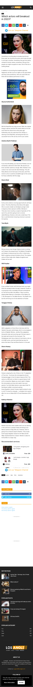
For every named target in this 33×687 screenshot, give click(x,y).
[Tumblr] (24, 25)
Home (3, 11)
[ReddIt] (20, 25)
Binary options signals (7, 533)
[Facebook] (3, 25)
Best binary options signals (8, 536)
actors (7, 501)
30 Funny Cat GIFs (14, 642)
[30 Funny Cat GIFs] (5, 644)
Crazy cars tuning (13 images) (18, 635)
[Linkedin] (17, 25)
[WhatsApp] (13, 25)
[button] (2, 7)
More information (9, 682)
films (15, 501)
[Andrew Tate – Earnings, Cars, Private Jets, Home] (5, 602)
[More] (27, 25)
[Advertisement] (16, 3)
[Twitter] (6, 25)
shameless (20, 501)
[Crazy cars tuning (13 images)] (5, 637)
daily (12, 501)
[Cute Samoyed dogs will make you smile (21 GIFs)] (5, 629)
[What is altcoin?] (5, 610)
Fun (6, 11)
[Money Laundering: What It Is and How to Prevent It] (5, 617)
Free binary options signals (8, 535)
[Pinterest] (10, 25)
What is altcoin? (14, 608)
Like (29, 519)
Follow (28, 523)
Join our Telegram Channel (18, 30)
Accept (21, 682)
